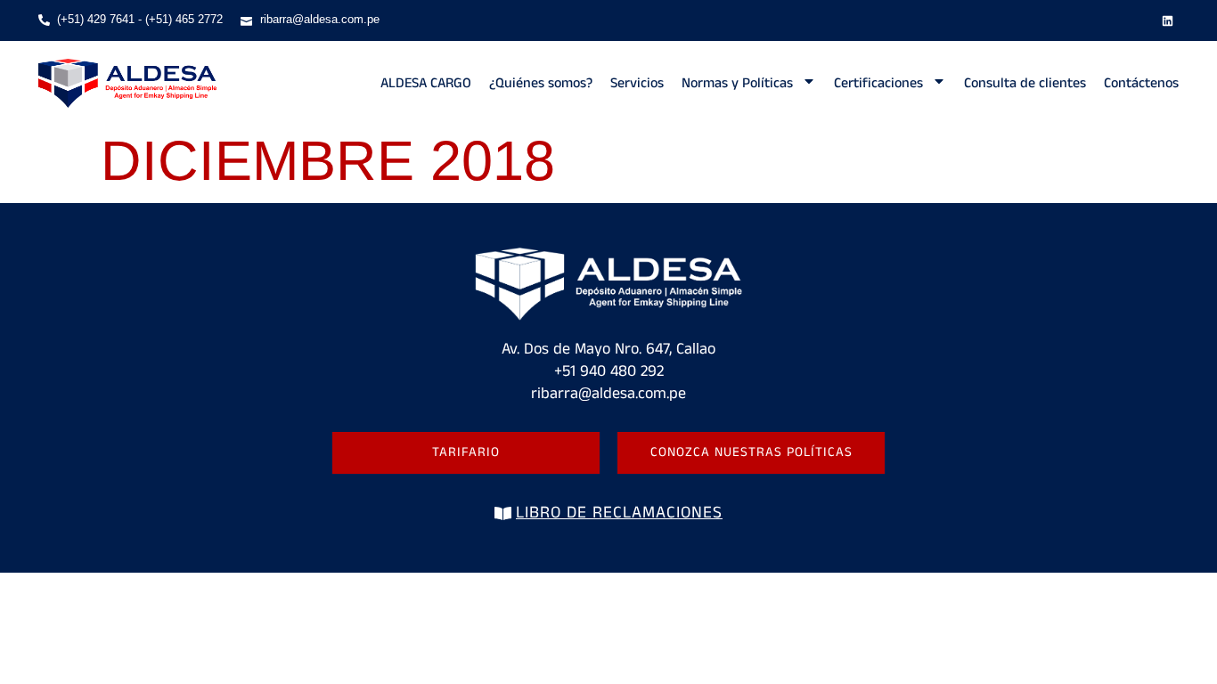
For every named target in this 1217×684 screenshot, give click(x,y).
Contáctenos (1141, 83)
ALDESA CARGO (425, 83)
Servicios (637, 83)
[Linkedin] (1167, 20)
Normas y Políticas (737, 83)
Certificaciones (878, 83)
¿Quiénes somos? (540, 83)
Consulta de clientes (1025, 83)
